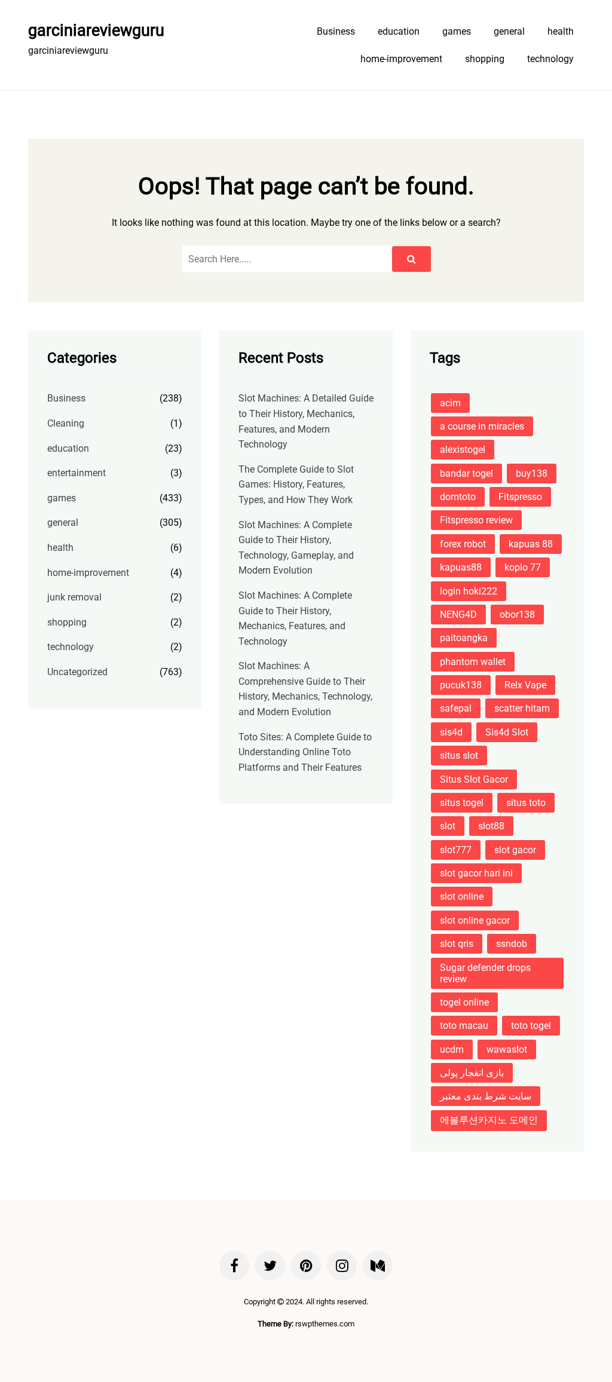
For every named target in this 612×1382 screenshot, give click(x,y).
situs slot (459, 755)
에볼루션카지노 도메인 (489, 1120)
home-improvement (401, 59)
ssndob (511, 943)
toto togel (531, 1025)
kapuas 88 (531, 544)
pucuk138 (461, 685)
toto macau (464, 1025)
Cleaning (65, 423)
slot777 (456, 850)
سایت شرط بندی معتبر (485, 1096)
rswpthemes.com (324, 1323)
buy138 (531, 473)
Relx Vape (525, 685)
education (399, 31)
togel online (464, 1002)
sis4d (451, 732)
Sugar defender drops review (485, 973)
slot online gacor (475, 920)
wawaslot (506, 1049)
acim (450, 403)
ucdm (452, 1049)
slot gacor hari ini (476, 873)
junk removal (74, 597)
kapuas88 (461, 567)
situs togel (462, 802)
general (509, 31)
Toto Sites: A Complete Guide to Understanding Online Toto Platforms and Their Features (305, 752)
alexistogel (462, 449)
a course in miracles (482, 426)
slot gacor (515, 850)
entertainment (76, 473)
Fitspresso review (476, 520)
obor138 (517, 614)
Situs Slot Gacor (474, 779)
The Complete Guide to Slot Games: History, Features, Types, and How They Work (296, 484)
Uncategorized (77, 672)
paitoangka (464, 637)
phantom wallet (473, 661)
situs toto (526, 802)
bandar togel (466, 473)
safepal (456, 708)
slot (447, 826)
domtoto (458, 496)
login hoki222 (468, 591)
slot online (462, 896)
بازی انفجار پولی (472, 1072)
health (560, 31)
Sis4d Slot (506, 732)
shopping (484, 59)
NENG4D (458, 614)
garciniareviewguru (96, 30)
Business (336, 31)
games (456, 31)
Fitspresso (520, 496)
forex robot (463, 544)
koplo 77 (522, 567)
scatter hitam (522, 708)
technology (550, 59)
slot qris (456, 943)
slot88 (491, 826)
